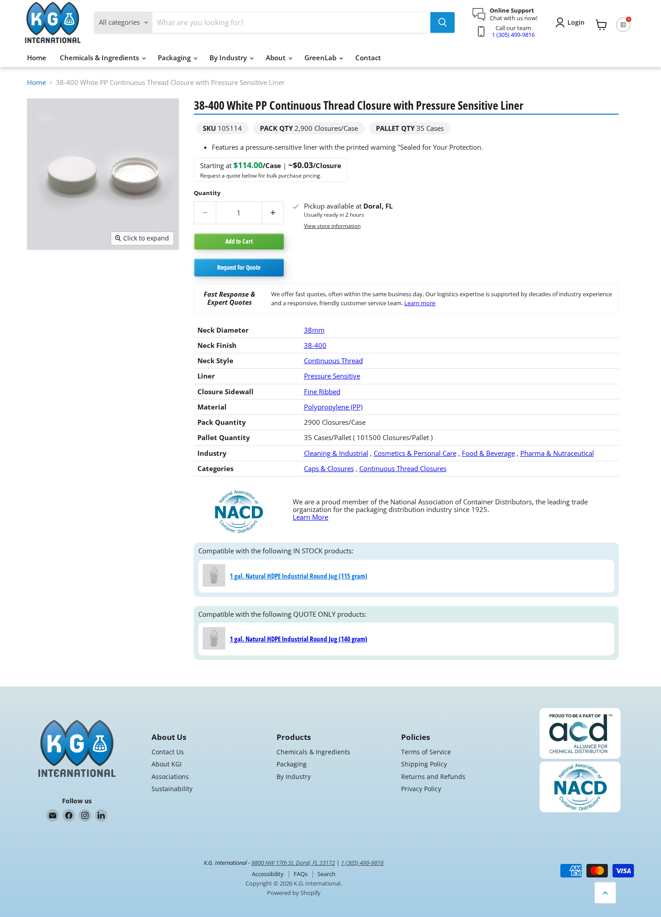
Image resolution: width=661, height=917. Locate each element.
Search (326, 874)
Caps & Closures (329, 468)
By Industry (229, 57)
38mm (314, 329)
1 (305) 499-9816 (513, 35)
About (276, 57)
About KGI (167, 764)
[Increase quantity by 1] (273, 212)
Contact (368, 57)
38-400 (315, 345)
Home (36, 57)
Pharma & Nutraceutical (557, 453)
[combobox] (291, 22)
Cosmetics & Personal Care (415, 453)
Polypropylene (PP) (333, 406)
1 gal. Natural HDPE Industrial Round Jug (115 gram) (298, 575)
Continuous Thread (333, 360)
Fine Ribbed (322, 391)
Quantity (207, 193)
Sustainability (172, 788)
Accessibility (268, 874)
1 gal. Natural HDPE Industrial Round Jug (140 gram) (298, 638)
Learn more (419, 303)
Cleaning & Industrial (336, 453)
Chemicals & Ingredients (100, 57)
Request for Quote (238, 267)
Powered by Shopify (294, 893)
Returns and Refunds (433, 776)
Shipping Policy (424, 764)
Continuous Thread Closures (403, 468)
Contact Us (168, 752)
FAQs (301, 874)
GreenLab (321, 57)
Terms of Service (426, 752)
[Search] (442, 22)
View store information (332, 226)
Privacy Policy (421, 788)
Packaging (175, 57)
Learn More (310, 516)
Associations (170, 776)
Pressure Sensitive (332, 375)
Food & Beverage (488, 453)
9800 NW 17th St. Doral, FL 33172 (293, 863)
